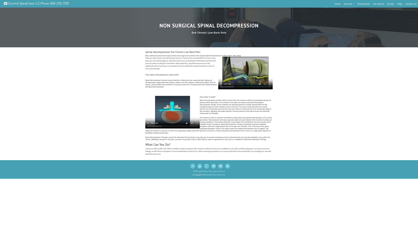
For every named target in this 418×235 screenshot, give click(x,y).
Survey (390, 3)
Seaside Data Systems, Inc (215, 175)
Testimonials (363, 3)
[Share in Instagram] (213, 166)
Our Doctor (378, 3)
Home (337, 3)
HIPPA (195, 171)
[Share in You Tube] (199, 166)
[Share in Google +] (206, 166)
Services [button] (348, 3)
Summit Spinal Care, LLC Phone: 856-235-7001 (38, 3)
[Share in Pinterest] (220, 166)
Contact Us (410, 3)
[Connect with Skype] (227, 166)
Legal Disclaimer (203, 171)
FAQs (399, 3)
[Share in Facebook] (192, 166)
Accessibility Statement (217, 171)
